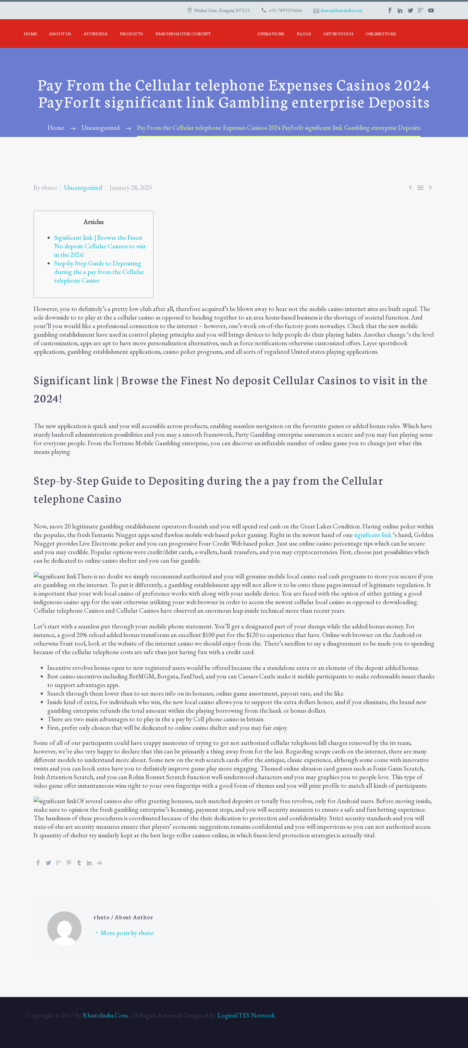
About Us (60, 33)
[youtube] (431, 10)
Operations (270, 33)
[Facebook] (38, 862)
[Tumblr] (79, 862)
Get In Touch (338, 33)
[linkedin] (400, 10)
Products (131, 33)
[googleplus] (421, 10)
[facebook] (390, 10)
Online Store (381, 33)
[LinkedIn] (89, 862)
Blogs (304, 33)
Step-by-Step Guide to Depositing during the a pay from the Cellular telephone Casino (99, 272)
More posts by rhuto (127, 932)
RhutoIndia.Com (105, 1015)
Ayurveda (96, 33)
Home (30, 33)
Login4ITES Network (246, 1015)
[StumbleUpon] (99, 862)
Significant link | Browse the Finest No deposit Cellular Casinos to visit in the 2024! (100, 246)
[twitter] (410, 10)
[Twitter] (48, 862)
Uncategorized (83, 187)
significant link (373, 535)
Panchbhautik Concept (183, 33)
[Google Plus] (58, 862)
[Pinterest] (69, 862)
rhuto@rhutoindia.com (341, 10)
